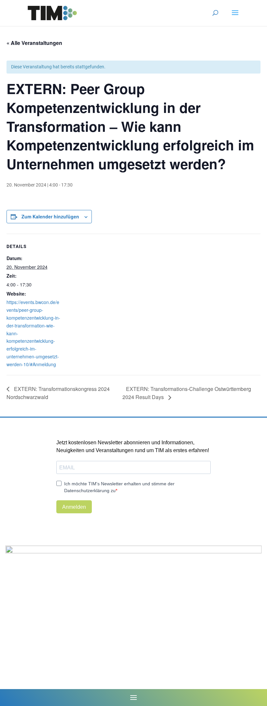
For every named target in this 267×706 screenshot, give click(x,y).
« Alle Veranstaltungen (34, 43)
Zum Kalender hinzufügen (50, 216)
